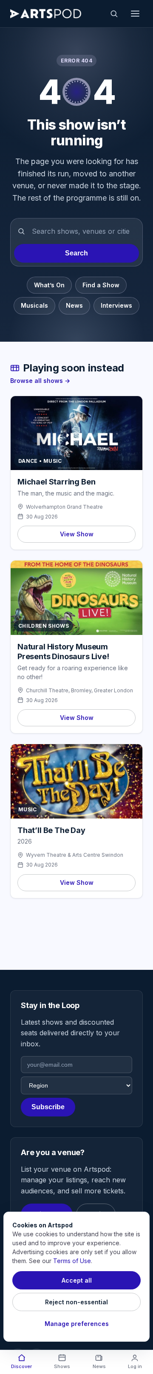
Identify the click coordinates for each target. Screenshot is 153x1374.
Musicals (34, 305)
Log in (135, 1366)
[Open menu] (135, 13)
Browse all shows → (40, 380)
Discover (21, 1366)
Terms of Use (72, 1260)
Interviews (116, 305)
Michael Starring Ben (56, 481)
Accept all (77, 1280)
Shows (62, 1366)
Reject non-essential (76, 1302)
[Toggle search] (114, 13)
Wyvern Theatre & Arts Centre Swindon (74, 855)
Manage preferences (77, 1323)
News (74, 305)
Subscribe (48, 1107)
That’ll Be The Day (51, 830)
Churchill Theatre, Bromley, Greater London (79, 690)
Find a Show (100, 285)
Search (76, 253)
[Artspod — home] (45, 13)
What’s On (49, 285)
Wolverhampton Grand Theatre (64, 507)
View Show (77, 534)
